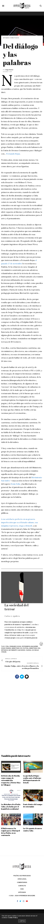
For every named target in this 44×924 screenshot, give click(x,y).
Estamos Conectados (11, 37)
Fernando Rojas (13, 154)
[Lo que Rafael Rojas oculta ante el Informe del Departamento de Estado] (33, 767)
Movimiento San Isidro (16, 650)
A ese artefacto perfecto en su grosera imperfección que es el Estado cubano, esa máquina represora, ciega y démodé (19, 522)
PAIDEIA (28, 650)
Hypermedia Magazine (30, 646)
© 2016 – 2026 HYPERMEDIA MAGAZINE (22, 895)
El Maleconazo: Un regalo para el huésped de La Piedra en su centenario (10, 831)
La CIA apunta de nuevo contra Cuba (32, 829)
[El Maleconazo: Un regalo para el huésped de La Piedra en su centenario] (11, 819)
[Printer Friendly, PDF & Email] (41, 644)
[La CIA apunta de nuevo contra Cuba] (33, 819)
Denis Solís (15, 484)
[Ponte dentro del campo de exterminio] (33, 795)
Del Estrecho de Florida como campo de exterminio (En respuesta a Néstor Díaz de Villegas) (11, 780)
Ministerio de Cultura (20, 648)
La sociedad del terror (17, 607)
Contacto (22, 886)
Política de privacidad (22, 876)
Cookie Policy (13, 918)
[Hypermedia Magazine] (22, 6)
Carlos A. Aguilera (12, 616)
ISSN (22, 889)
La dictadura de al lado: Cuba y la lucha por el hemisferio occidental (11, 806)
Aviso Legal (22, 879)
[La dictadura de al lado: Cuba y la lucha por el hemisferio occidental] (11, 795)
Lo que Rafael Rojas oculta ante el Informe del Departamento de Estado (32, 779)
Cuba (7, 646)
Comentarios (22, 882)
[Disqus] (22, 715)
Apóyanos (22, 892)
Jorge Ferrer (9, 69)
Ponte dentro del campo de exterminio (32, 805)
